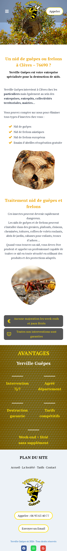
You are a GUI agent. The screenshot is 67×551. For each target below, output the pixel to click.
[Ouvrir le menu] (7, 11)
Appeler (54, 11)
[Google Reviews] (43, 548)
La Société (28, 467)
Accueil (15, 467)
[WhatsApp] (33, 548)
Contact (51, 467)
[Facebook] (24, 548)
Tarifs (40, 467)
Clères (26, 65)
